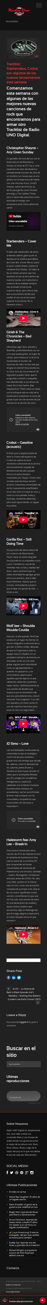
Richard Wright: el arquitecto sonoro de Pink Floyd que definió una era (23, 1253)
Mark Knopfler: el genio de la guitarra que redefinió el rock (23, 1205)
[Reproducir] (42, 1300)
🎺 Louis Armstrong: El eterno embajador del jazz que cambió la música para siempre (24, 1235)
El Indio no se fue (17, 1191)
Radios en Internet (13, 1285)
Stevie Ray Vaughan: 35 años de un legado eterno (24, 1198)
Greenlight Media (13, 1292)
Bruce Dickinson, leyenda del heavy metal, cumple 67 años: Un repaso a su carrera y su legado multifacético (23, 1223)
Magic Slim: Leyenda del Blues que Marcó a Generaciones (23, 1213)
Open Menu (39, 5)
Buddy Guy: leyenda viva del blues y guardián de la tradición (24, 1244)
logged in (23, 1022)
